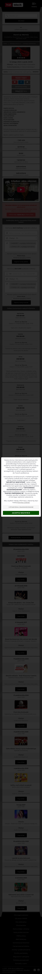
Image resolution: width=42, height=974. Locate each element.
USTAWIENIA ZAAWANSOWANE (21, 507)
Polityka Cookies (23, 502)
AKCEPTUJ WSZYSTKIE (21, 513)
